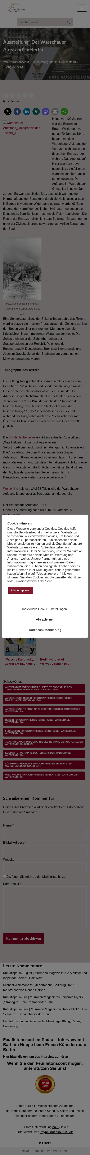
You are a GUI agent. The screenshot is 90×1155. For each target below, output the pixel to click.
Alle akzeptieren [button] (20, 590)
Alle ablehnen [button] (45, 619)
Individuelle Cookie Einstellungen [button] (44, 609)
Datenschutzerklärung (45, 630)
